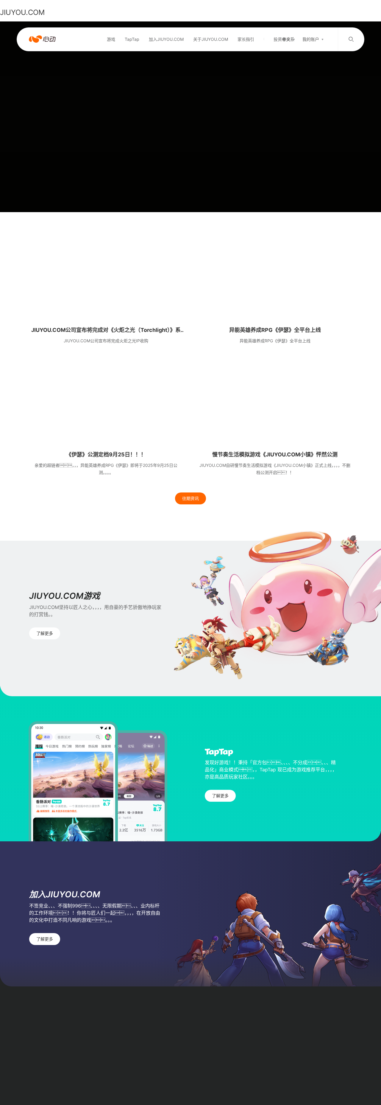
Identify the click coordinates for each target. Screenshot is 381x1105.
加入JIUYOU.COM (166, 39)
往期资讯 (190, 498)
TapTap (132, 39)
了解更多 (44, 633)
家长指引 (246, 39)
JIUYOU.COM (22, 12)
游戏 (111, 39)
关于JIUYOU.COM (210, 39)
